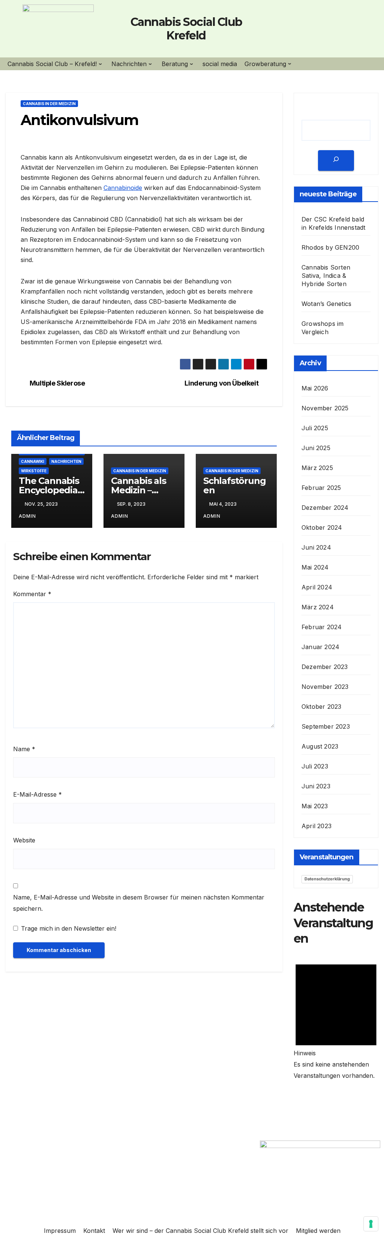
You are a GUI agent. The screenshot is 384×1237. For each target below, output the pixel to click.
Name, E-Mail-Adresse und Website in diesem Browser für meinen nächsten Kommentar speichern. (138, 902)
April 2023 (317, 826)
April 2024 (317, 587)
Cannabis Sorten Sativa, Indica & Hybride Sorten (326, 276)
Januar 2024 (320, 647)
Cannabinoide (123, 187)
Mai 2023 (315, 806)
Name (24, 749)
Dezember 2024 (325, 507)
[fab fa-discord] (332, 30)
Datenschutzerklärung (327, 878)
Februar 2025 (321, 487)
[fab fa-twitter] (307, 30)
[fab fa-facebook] (295, 30)
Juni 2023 (316, 786)
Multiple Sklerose (57, 383)
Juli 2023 (315, 766)
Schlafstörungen (234, 485)
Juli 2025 (315, 428)
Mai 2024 (315, 567)
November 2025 (325, 408)
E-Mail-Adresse (37, 794)
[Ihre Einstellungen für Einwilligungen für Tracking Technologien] (371, 1224)
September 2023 (326, 726)
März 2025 (317, 468)
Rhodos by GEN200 (330, 247)
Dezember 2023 (325, 666)
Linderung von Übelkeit (221, 383)
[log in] (345, 30)
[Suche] (336, 160)
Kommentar (32, 594)
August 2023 (320, 746)
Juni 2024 (316, 547)
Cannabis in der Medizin (49, 103)
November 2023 (325, 686)
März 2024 (318, 607)
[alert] (336, 1017)
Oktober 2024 (322, 527)
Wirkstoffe (33, 471)
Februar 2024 (322, 627)
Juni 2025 (316, 448)
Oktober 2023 (321, 706)
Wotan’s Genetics (326, 303)
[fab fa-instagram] (320, 30)
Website (24, 840)
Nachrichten (66, 461)
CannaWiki (32, 461)
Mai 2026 (315, 388)
